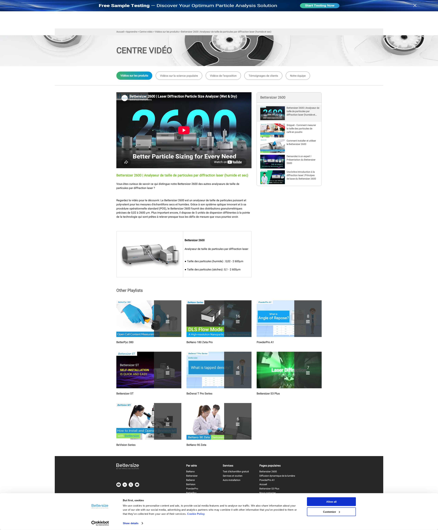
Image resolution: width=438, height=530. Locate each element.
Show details (130, 523)
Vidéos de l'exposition (223, 76)
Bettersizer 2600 (268, 471)
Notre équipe (298, 76)
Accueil (120, 32)
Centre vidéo (146, 32)
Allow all (331, 501)
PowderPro (192, 488)
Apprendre (131, 32)
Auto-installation (231, 480)
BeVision (190, 484)
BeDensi (190, 480)
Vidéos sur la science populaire (179, 76)
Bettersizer (192, 476)
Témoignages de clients (263, 76)
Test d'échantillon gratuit (236, 471)
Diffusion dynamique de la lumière (277, 476)
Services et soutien (232, 476)
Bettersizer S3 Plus (269, 488)
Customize (329, 511)
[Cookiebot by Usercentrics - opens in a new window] (100, 523)
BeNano (190, 471)
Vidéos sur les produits (167, 32)
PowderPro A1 (267, 480)
